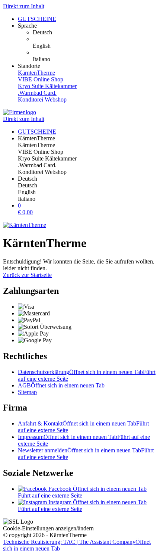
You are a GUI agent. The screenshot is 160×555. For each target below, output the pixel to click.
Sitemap (27, 392)
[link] (95, 32)
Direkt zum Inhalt (23, 6)
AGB (61, 385)
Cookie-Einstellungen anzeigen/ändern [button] (48, 528)
